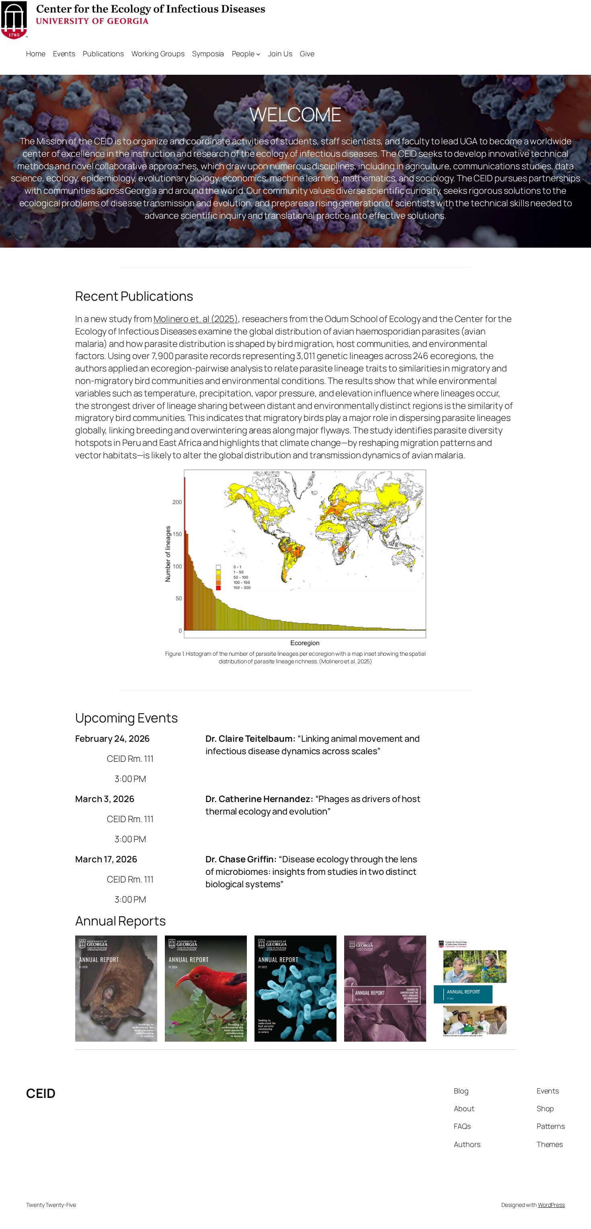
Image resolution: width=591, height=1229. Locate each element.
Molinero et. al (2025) (196, 319)
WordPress (551, 1204)
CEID (40, 1093)
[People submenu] (258, 53)
